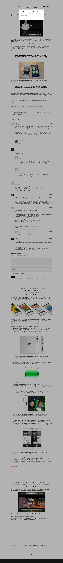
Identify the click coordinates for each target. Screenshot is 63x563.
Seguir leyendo (31, 17)
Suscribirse (39, 15)
